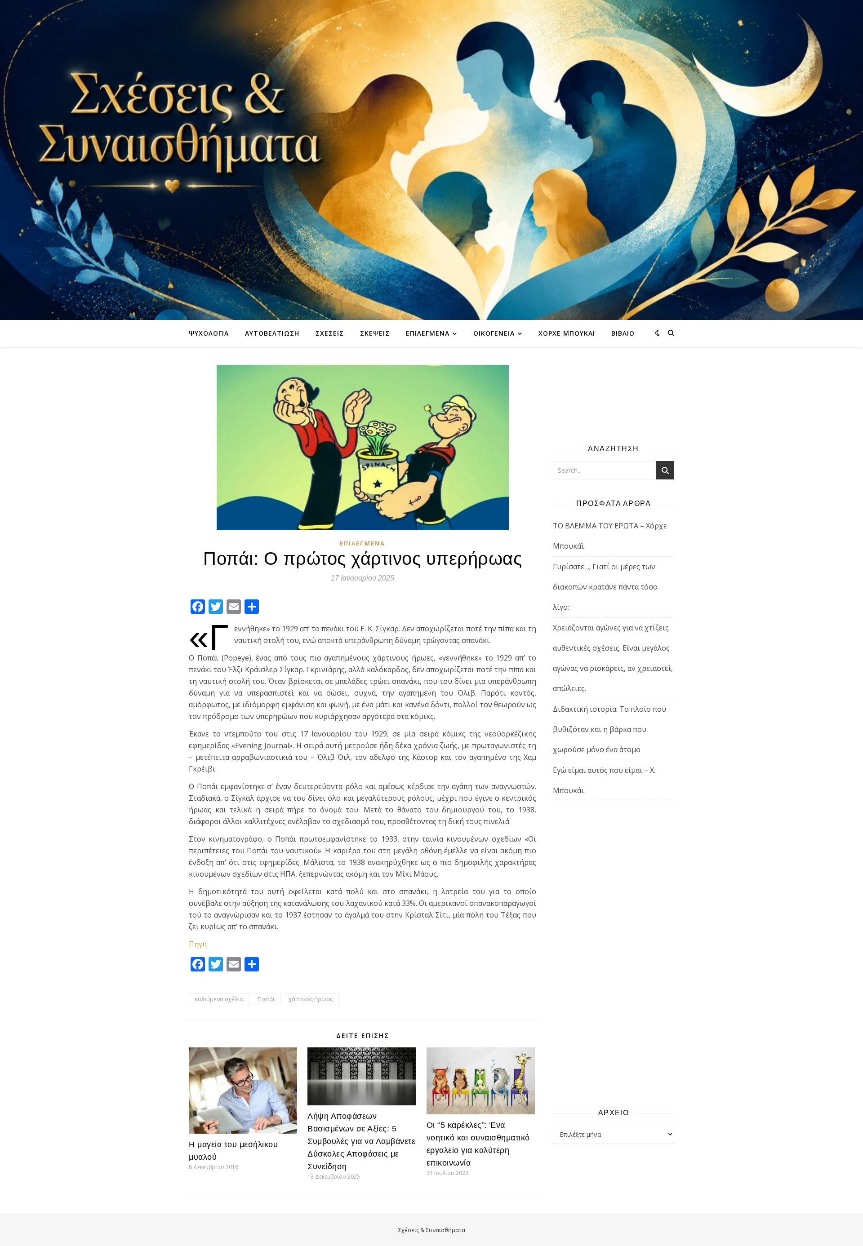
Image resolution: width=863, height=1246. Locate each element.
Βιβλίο (623, 333)
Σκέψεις (375, 333)
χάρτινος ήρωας (311, 999)
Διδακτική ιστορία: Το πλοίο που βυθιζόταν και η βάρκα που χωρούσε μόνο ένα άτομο (609, 729)
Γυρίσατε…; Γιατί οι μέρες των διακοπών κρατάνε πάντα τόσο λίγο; (605, 587)
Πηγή (198, 944)
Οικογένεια (494, 333)
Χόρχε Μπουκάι (566, 333)
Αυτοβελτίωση (272, 333)
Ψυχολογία (209, 333)
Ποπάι (266, 999)
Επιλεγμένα (427, 333)
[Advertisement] (613, 954)
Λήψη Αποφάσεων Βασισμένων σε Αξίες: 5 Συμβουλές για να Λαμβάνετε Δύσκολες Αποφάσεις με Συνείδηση (361, 1141)
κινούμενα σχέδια (219, 999)
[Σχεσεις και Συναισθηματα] (431, 160)
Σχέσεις (330, 333)
